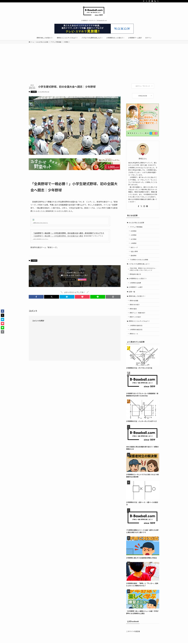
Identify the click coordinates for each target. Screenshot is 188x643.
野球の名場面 (134, 300)
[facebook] (143, 1)
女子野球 (133, 239)
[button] (36, 297)
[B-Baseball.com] (94, 11)
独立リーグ (134, 247)
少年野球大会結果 (135, 283)
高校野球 (133, 255)
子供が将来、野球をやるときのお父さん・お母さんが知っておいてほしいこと (143, 269)
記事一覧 (132, 292)
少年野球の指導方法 (136, 325)
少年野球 (33, 92)
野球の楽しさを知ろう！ (137, 296)
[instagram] (149, 1)
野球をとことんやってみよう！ (139, 321)
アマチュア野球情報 (136, 227)
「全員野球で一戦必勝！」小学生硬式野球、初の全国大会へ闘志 (58, 236)
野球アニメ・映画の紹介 (137, 313)
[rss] (155, 1)
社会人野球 (134, 251)
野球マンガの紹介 (135, 317)
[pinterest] (152, 1)
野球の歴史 (133, 309)
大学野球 (133, 235)
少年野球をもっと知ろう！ (138, 278)
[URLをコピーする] (113, 297)
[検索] (157, 1)
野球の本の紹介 (135, 305)
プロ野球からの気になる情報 (139, 260)
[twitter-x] (146, 1)
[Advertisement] (94, 67)
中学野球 (133, 231)
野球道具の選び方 (135, 274)
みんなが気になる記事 (136, 222)
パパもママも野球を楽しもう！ (139, 264)
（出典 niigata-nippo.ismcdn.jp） (40, 222)
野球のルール (134, 334)
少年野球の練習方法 (136, 329)
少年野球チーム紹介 (136, 287)
